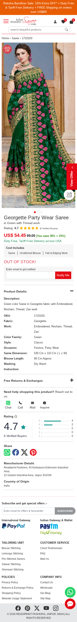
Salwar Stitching (11, 564)
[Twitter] (24, 452)
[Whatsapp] (7, 452)
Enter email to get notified (21, 269)
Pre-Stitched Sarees (13, 558)
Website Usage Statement (17, 598)
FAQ (42, 553)
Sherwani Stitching (13, 569)
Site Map (45, 598)
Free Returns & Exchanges (23, 380)
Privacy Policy (10, 582)
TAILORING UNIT (13, 542)
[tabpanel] (39, 125)
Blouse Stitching (11, 548)
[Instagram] (55, 608)
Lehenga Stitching (12, 553)
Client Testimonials (51, 548)
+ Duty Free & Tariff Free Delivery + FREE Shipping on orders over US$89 (39, 7)
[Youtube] (46, 608)
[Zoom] (39, 125)
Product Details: (15, 291)
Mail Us (44, 558)
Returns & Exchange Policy (17, 587)
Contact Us (46, 582)
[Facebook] (15, 452)
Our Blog (45, 593)
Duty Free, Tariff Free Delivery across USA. (33, 241)
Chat (8, 407)
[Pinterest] (33, 452)
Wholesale (46, 587)
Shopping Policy (11, 593)
